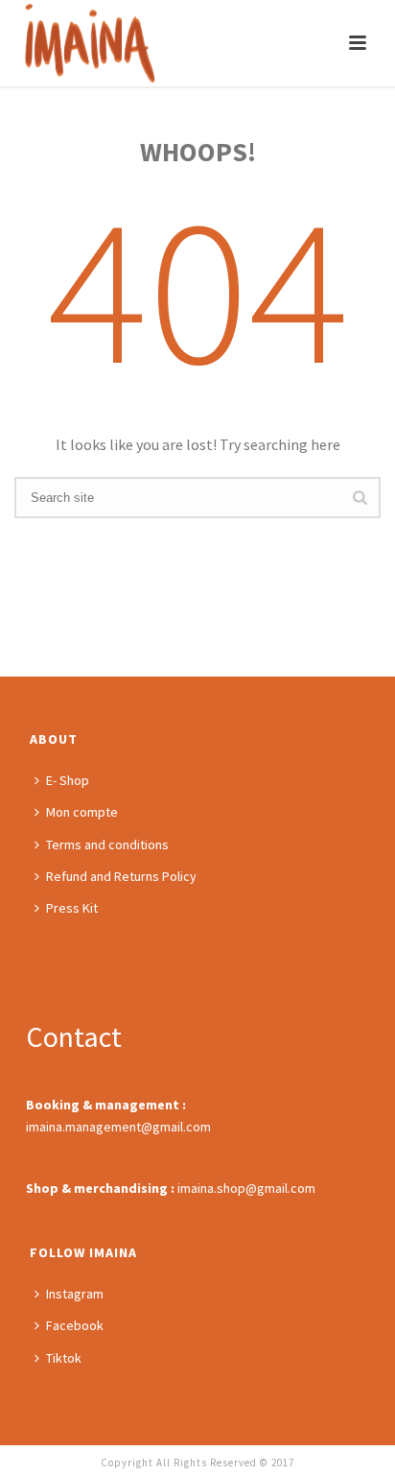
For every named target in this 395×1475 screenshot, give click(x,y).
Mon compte (82, 812)
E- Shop (67, 780)
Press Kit (72, 907)
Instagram (75, 1293)
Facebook (75, 1325)
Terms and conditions (107, 844)
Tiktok (63, 1358)
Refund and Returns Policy (121, 876)
